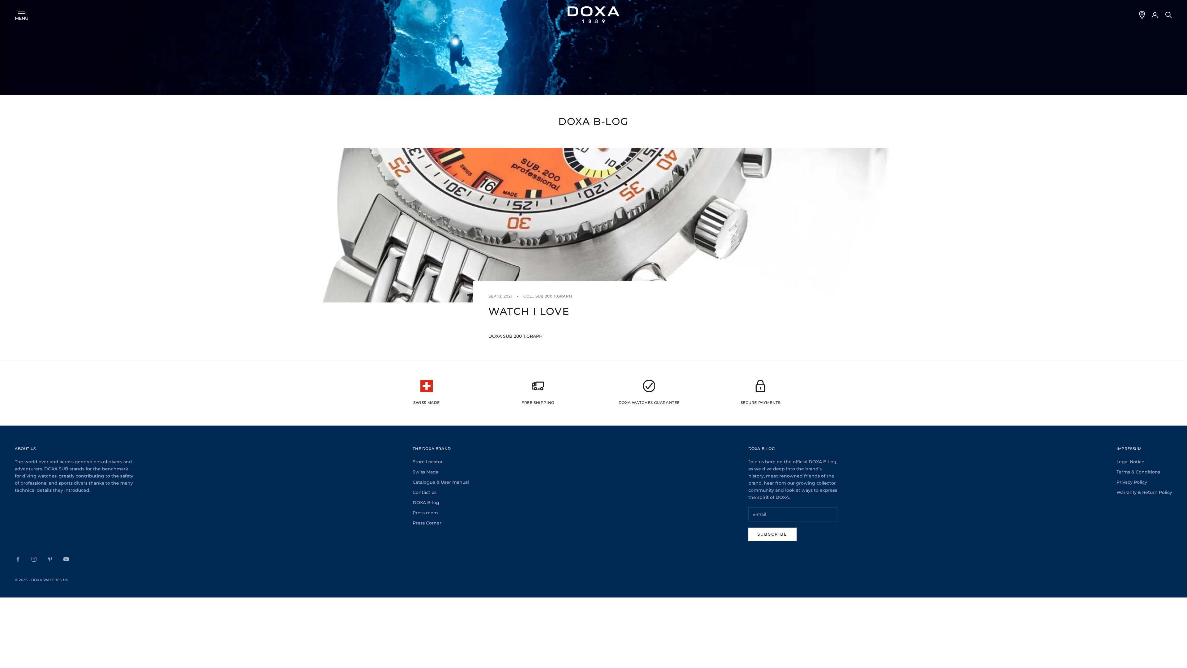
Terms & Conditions (1138, 472)
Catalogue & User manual (441, 482)
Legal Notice (1130, 462)
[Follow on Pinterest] (50, 559)
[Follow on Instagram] (34, 559)
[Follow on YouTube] (66, 559)
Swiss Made (426, 472)
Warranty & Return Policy (1144, 492)
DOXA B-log (426, 502)
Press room (425, 513)
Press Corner (427, 523)
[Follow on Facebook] (18, 559)
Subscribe (772, 534)
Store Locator (428, 462)
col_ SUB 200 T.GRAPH (547, 296)
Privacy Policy (1132, 482)
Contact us (424, 492)
